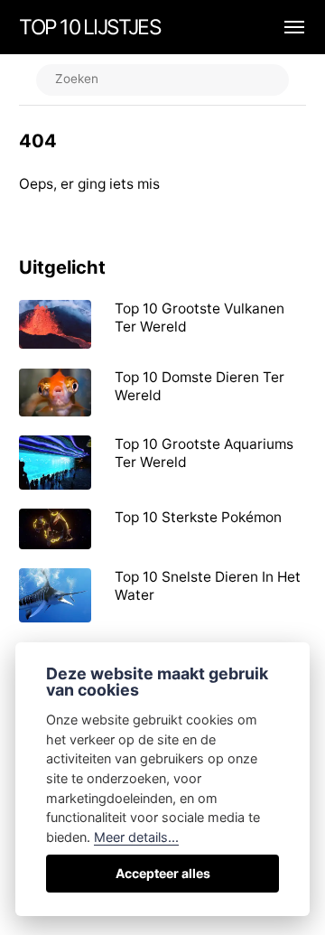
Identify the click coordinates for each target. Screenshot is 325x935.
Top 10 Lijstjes (90, 27)
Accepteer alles (163, 873)
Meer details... (136, 837)
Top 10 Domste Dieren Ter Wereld (199, 386)
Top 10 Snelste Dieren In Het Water (208, 585)
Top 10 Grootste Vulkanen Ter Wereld (199, 317)
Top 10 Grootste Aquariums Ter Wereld (204, 453)
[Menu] (285, 27)
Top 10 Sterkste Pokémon (198, 517)
